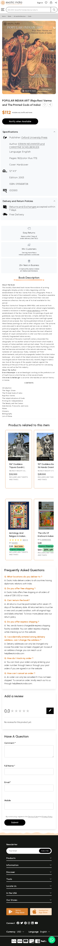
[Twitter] (21, 923)
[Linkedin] (32, 923)
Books (9, 16)
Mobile (7, 800)
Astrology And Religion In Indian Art (17, 536)
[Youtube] (36, 923)
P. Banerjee (45, 540)
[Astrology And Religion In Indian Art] (18, 529)
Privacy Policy (47, 817)
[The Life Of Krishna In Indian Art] (47, 529)
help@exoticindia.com (14, 653)
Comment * (10, 743)
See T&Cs (34, 238)
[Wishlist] (46, 2)
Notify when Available (20, 121)
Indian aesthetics (33, 311)
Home (4, 16)
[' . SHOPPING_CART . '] (51, 2)
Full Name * (9, 766)
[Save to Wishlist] (44, 105)
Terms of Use (33, 817)
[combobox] (28, 9)
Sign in (40, 3)
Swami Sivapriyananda (16, 544)
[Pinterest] (25, 923)
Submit (14, 822)
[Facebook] (18, 923)
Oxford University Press (34, 137)
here (28, 665)
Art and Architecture (20, 16)
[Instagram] (29, 923)
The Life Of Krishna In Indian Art (46, 536)
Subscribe (45, 851)
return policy (10, 617)
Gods (29, 16)
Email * (7, 782)
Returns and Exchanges (22, 207)
